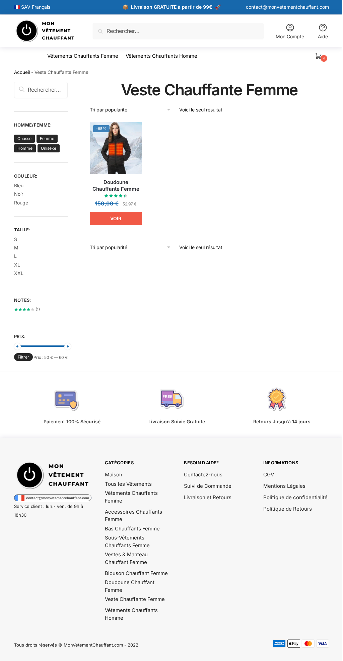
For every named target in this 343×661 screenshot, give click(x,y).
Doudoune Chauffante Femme (115, 185)
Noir (18, 194)
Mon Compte (290, 36)
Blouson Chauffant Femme (136, 573)
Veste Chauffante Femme (135, 599)
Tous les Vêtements (128, 484)
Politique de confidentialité (295, 497)
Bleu (18, 185)
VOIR (115, 218)
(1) (27, 309)
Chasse (24, 138)
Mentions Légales (284, 486)
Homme (24, 148)
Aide (323, 36)
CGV (268, 474)
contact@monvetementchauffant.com (287, 7)
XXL (18, 273)
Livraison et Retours (207, 497)
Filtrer (23, 357)
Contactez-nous (203, 474)
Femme (47, 138)
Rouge (21, 202)
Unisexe (48, 148)
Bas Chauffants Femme (132, 528)
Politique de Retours (287, 509)
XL (17, 265)
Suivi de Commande (207, 486)
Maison (113, 474)
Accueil (22, 72)
